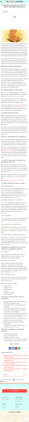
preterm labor (13, 271)
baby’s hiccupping (15, 96)
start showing (9, 150)
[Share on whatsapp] (19, 348)
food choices (7, 228)
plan (26, 61)
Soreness (3, 202)
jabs (23, 50)
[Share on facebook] (10, 348)
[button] (1, 1)
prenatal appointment (18, 105)
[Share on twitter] (13, 348)
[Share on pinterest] (16, 348)
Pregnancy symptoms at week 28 (15, 180)
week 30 (23, 106)
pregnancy (5, 381)
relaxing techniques (16, 318)
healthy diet (16, 197)
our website (15, 339)
